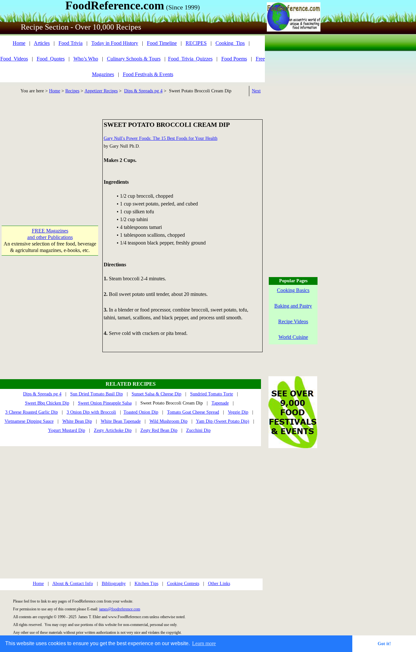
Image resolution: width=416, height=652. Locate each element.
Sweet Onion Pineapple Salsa (105, 403)
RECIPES (196, 43)
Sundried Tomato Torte (211, 394)
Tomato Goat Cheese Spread (193, 412)
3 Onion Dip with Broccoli (91, 412)
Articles (42, 43)
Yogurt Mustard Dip (66, 430)
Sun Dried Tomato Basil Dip (96, 394)
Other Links (219, 583)
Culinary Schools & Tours (134, 58)
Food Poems (234, 58)
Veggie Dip (238, 412)
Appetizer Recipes (101, 90)
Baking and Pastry (293, 306)
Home (19, 43)
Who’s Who (85, 58)
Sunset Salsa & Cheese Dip (156, 394)
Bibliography (114, 583)
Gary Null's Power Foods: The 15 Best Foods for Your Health (160, 138)
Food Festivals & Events (148, 74)
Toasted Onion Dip (141, 412)
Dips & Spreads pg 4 (143, 90)
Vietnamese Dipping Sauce (29, 421)
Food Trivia (70, 43)
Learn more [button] (204, 643)
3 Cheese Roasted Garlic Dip (31, 412)
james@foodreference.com (119, 609)
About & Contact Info (72, 583)
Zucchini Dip (198, 430)
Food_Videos (14, 58)
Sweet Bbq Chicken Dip (47, 403)
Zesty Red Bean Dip (158, 430)
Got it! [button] (384, 643)
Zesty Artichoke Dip (113, 430)
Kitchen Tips (146, 583)
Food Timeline (162, 43)
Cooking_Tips (230, 43)
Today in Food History (114, 43)
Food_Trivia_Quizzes (190, 58)
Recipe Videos (293, 321)
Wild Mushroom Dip (169, 421)
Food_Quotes (51, 58)
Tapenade (220, 403)
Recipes (72, 90)
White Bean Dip (77, 421)
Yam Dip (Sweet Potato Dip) (222, 421)
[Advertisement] (50, 160)
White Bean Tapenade (121, 421)
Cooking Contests (183, 583)
